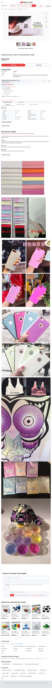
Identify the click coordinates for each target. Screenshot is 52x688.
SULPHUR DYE (29, 650)
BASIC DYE (16, 648)
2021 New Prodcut (42, 646)
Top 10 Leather (5, 676)
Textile (6, 9)
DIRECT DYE (40, 648)
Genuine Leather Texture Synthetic (31, 664)
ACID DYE (3, 650)
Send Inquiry (13, 65)
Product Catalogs (19, 643)
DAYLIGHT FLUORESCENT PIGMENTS (21, 646)
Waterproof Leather (32, 673)
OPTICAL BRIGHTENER (30, 646)
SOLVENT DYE (4, 648)
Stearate (3, 646)
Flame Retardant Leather (17, 664)
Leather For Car (42, 673)
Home (2, 9)
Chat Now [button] (39, 65)
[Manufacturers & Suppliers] (26, 2)
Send (12, 595)
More (2, 678)
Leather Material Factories (19, 670)
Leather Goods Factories (32, 670)
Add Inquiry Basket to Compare (26, 48)
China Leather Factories (7, 670)
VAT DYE (15, 650)
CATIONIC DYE (29, 648)
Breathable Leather (6, 664)
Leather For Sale (14, 673)
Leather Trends (14, 676)
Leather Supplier (5, 673)
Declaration (39, 683)
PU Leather (26, 9)
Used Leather (23, 673)
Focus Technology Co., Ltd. (17, 683)
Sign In (3, 96)
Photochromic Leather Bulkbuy (25, 676)
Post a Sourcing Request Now (37, 595)
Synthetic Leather (20, 9)
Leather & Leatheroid (11, 9)
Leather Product (43, 670)
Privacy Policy (44, 683)
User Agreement (33, 683)
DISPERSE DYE (41, 650)
